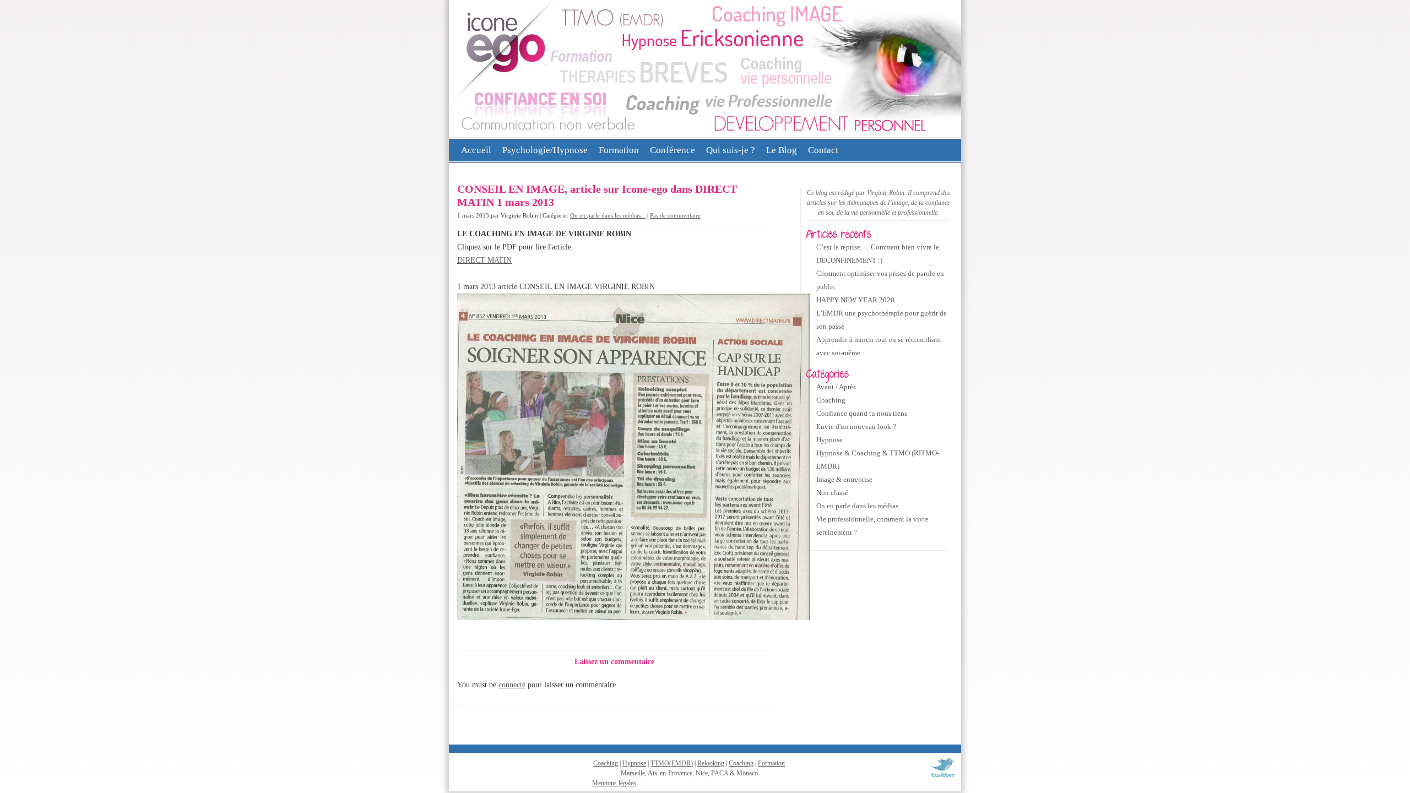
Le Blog (781, 150)
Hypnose (829, 440)
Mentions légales (614, 783)
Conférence (672, 150)
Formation (619, 150)
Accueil (476, 150)
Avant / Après (836, 387)
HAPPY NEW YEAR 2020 (855, 300)
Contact (823, 150)
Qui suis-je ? (730, 150)
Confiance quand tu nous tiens (861, 413)
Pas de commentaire (675, 215)
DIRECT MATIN (484, 260)
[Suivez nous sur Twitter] (942, 777)
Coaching (830, 400)
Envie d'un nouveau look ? (856, 426)
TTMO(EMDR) (671, 763)
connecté (511, 685)
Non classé (832, 492)
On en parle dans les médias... (608, 215)
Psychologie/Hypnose (545, 150)
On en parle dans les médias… (860, 506)
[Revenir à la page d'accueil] (705, 135)
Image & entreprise (844, 479)
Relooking (710, 763)
